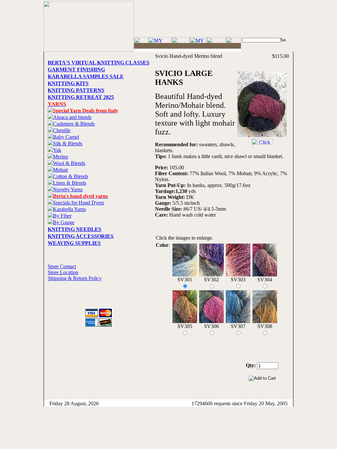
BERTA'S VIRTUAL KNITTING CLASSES (98, 62)
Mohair (60, 170)
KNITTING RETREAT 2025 (81, 97)
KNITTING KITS (68, 83)
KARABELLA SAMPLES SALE (86, 76)
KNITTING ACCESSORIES (81, 236)
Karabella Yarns (69, 209)
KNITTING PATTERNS (76, 90)
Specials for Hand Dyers (78, 202)
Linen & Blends (69, 183)
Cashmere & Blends (74, 124)
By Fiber (62, 216)
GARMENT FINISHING (76, 69)
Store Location (63, 272)
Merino (60, 156)
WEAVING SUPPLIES (74, 243)
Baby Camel (66, 137)
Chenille (61, 130)
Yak (57, 150)
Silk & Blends (67, 143)
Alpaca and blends (72, 117)
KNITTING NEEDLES (74, 229)
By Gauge (63, 222)
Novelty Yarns (68, 189)
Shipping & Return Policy (75, 278)
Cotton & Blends (70, 176)
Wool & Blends (69, 163)
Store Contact (62, 266)
